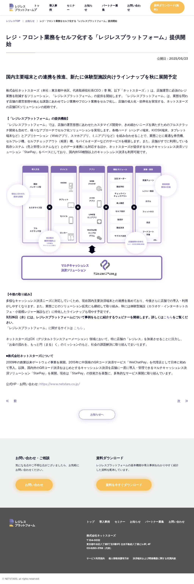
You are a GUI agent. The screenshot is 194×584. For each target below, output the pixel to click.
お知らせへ (97, 414)
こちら (168, 317)
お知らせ (88, 8)
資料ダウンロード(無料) (166, 7)
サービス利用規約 (96, 558)
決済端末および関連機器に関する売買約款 (154, 558)
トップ (36, 8)
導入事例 (53, 8)
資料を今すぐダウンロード (124, 485)
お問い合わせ (134, 8)
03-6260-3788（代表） (99, 548)
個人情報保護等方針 (119, 558)
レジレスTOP (13, 21)
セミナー (71, 8)
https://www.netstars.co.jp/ (59, 384)
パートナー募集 (110, 8)
